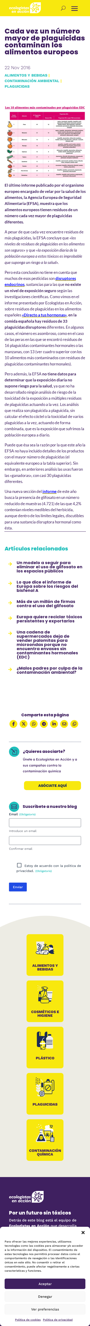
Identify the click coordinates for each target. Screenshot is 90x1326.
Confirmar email (20, 848)
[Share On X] (23, 724)
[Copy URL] (74, 724)
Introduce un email (22, 831)
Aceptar (45, 1284)
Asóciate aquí (52, 785)
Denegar (45, 1297)
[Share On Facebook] (13, 724)
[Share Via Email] (64, 724)
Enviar (18, 887)
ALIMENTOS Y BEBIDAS (26, 75)
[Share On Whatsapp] (34, 724)
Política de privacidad (58, 1319)
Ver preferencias (45, 1309)
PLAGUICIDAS (17, 86)
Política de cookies (28, 1319)
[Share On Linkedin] (54, 724)
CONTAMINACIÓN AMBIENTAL (32, 81)
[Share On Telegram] (44, 724)
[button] (83, 1232)
